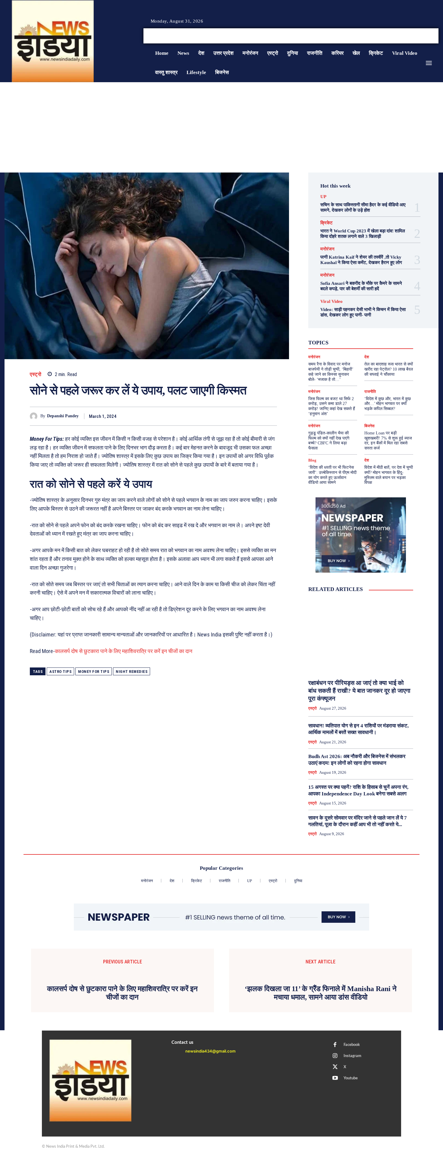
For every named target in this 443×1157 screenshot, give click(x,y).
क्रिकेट (326, 223)
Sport (378, 331)
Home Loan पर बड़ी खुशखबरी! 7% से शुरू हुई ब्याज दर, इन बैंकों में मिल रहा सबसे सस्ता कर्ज (388, 440)
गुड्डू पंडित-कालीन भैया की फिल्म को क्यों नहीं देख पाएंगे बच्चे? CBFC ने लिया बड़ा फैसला (328, 440)
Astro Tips (60, 671)
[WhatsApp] (257, 416)
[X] (428, 36)
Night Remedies (131, 671)
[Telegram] (271, 416)
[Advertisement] (221, 127)
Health (367, 325)
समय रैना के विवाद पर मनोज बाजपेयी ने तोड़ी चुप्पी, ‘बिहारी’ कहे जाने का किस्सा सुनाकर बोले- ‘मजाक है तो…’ (330, 371)
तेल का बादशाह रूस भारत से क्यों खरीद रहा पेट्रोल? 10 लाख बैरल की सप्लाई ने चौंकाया (388, 369)
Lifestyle (388, 325)
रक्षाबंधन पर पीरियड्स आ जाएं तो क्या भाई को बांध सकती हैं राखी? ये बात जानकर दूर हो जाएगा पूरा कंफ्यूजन (359, 691)
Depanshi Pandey (63, 416)
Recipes (359, 331)
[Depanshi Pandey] (35, 416)
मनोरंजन (327, 249)
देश (369, 341)
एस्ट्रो (35, 374)
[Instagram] (421, 36)
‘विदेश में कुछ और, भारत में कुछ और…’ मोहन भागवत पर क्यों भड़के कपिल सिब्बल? (387, 404)
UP (323, 196)
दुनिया (355, 341)
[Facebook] (414, 36)
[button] (392, 36)
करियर (374, 336)
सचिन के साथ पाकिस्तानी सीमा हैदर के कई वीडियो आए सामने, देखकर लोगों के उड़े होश (363, 207)
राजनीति (380, 347)
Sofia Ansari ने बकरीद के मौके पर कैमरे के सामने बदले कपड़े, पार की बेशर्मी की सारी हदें (361, 286)
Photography (333, 331)
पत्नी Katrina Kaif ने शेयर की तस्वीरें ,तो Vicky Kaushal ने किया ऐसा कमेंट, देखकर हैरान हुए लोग (361, 260)
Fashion (347, 325)
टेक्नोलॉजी (335, 341)
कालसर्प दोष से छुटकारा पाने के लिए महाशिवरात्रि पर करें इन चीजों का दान (123, 651)
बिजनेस (386, 341)
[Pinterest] (243, 416)
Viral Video (331, 301)
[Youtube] (436, 36)
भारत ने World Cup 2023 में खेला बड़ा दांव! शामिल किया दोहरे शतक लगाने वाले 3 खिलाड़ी (362, 234)
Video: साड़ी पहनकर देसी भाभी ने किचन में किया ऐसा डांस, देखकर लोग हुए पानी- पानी (363, 312)
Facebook (352, 1146)
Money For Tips (93, 671)
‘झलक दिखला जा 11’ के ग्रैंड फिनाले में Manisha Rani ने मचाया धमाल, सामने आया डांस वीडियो (321, 1094)
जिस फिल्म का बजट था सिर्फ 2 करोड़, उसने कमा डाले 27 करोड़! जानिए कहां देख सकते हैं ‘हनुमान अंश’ (331, 406)
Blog (312, 460)
